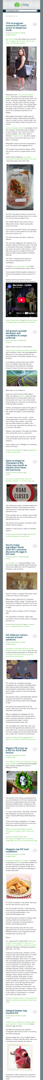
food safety (28, 320)
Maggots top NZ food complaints (17, 850)
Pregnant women (18, 136)
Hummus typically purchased (15, 128)
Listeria (17, 320)
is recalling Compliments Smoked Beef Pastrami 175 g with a (21, 159)
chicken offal (31, 534)
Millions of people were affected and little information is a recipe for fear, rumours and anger (20, 831)
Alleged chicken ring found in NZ (16, 1011)
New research (10, 39)
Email (13, 320)
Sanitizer (24, 739)
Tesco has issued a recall (21, 266)
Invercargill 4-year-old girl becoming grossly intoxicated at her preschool (19, 655)
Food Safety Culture (17, 998)
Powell (30, 1000)
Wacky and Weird (16, 450)
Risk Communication (20, 322)
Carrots (23, 838)
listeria (35, 320)
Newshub (21, 396)
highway (15, 536)
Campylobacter (32, 450)
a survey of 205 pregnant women (19, 96)
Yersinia (26, 840)
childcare (8, 739)
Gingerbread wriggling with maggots (17, 860)
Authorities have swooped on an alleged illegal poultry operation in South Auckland (20, 1023)
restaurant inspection (17, 626)
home (19, 1000)
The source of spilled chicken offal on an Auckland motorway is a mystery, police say (20, 480)
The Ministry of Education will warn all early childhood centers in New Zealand (19, 649)
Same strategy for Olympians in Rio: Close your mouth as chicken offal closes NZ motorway (16, 465)
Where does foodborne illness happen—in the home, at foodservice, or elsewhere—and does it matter (21, 943)
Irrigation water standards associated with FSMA (21, 350)
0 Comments (35, 24)
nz (6, 322)
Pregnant (10, 322)
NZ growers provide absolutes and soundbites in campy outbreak (16, 334)
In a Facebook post (12, 563)
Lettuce (16, 840)
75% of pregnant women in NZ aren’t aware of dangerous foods (16, 26)
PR (22, 840)
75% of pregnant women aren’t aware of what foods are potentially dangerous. (20, 42)
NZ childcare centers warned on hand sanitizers (17, 637)
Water (10, 452)
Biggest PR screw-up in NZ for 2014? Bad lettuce (16, 750)
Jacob (23, 1000)
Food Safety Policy (17, 737)
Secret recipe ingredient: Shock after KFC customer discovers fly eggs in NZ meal (16, 549)
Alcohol (30, 737)
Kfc (7, 626)
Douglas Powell (10, 35)
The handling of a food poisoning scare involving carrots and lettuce (21, 763)
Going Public (9, 840)
